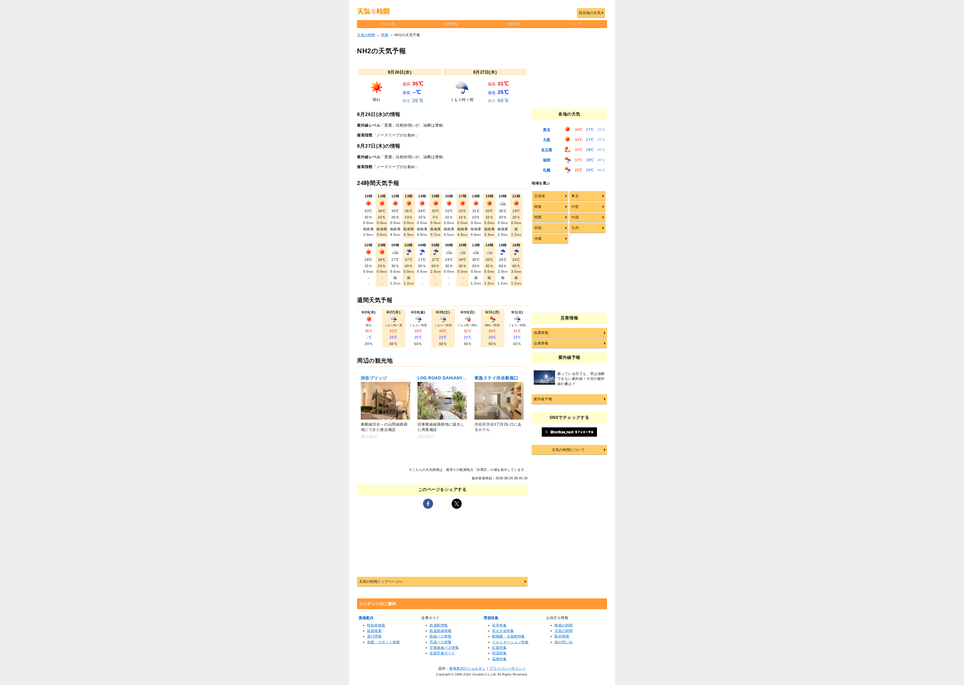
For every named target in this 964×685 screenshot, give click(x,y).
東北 (575, 196)
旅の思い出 (564, 642)
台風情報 (513, 24)
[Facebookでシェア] (428, 504)
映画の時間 (564, 625)
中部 (575, 207)
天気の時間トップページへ (381, 582)
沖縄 (537, 239)
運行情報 (374, 636)
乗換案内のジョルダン (467, 668)
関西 (537, 217)
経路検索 (374, 631)
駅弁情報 (562, 636)
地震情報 (450, 24)
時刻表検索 (376, 625)
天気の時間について (568, 450)
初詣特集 (499, 653)
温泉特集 (499, 659)
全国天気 (388, 24)
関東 (384, 35)
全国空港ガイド (442, 653)
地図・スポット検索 (383, 642)
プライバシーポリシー (507, 668)
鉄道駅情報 (439, 625)
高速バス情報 (440, 642)
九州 (575, 228)
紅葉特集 (499, 648)
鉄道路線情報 (440, 631)
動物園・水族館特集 (508, 636)
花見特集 (499, 625)
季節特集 (491, 618)
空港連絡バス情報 (444, 648)
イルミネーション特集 (510, 642)
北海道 (539, 196)
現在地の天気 (590, 13)
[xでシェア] (457, 504)
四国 (537, 228)
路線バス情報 (440, 636)
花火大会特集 (503, 631)
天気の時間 (366, 35)
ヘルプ (575, 24)
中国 (575, 217)
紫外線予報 (543, 399)
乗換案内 (366, 618)
